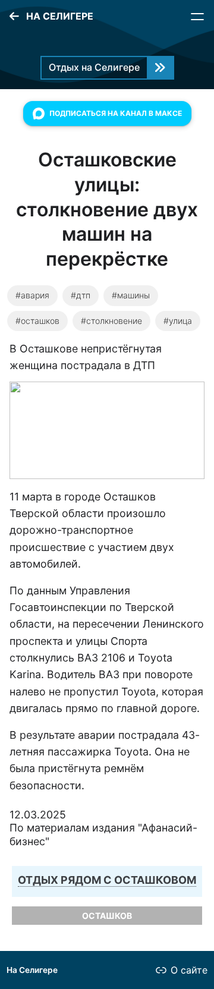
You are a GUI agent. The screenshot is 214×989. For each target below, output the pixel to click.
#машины (131, 295)
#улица (177, 321)
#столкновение (111, 321)
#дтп (80, 295)
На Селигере (32, 970)
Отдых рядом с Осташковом (107, 880)
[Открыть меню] (197, 16)
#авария (32, 295)
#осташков (37, 321)
